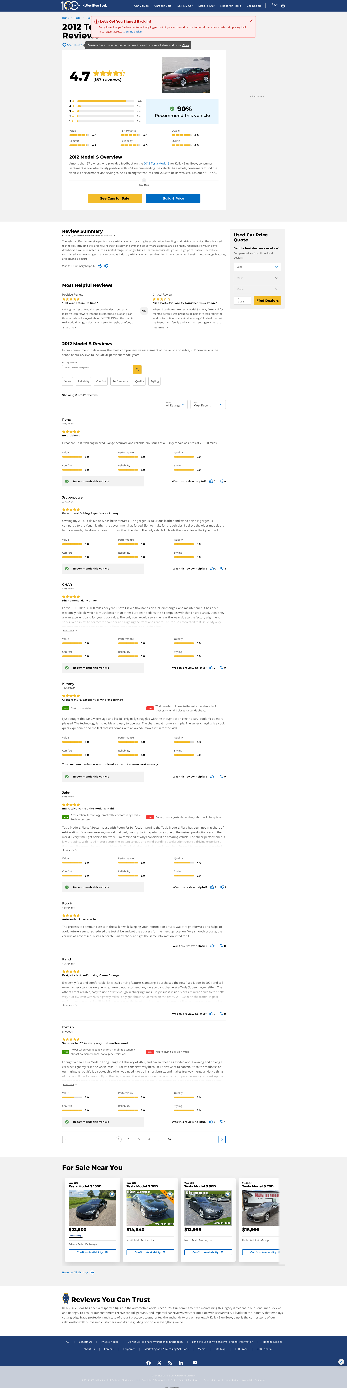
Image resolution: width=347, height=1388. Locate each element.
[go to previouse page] (222, 1139)
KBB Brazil (241, 1349)
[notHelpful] (221, 481)
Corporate (129, 1349)
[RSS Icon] (170, 1363)
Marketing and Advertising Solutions (166, 1349)
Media (201, 1349)
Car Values (141, 5)
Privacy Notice (109, 1341)
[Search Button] (137, 369)
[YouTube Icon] (194, 1363)
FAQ (67, 1341)
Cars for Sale (163, 5)
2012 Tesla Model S (157, 163)
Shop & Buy (206, 5)
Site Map (220, 1349)
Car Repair (254, 5)
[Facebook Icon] (150, 1363)
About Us (89, 1349)
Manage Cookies (272, 1341)
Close (185, 45)
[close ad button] (341, 1362)
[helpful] (211, 481)
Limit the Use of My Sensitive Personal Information (222, 1341)
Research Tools (230, 5)
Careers (108, 1349)
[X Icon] (159, 1363)
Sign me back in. (133, 31)
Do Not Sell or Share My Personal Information (155, 1341)
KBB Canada (264, 1349)
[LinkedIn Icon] (181, 1363)
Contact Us (85, 1341)
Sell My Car (185, 5)
